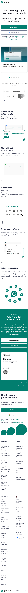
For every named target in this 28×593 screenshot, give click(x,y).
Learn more (4, 282)
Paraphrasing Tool (5, 512)
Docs (2, 444)
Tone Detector (4, 521)
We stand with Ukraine (19, 502)
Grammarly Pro (19, 446)
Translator (3, 515)
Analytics (3, 537)
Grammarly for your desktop (5, 447)
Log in (25, 2)
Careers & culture (20, 507)
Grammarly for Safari (4, 463)
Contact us (3, 575)
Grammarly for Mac (5, 453)
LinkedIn (4, 584)
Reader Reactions (4, 549)
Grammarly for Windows (4, 450)
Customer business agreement (20, 524)
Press (17, 509)
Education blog (19, 475)
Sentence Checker (5, 556)
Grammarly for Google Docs (4, 476)
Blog (17, 470)
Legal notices (19, 534)
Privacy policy (19, 518)
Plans (17, 444)
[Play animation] (2, 181)
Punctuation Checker (3, 559)
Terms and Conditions (19, 36)
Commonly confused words (20, 480)
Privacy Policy (6, 37)
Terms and (16, 419)
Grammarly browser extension (5, 456)
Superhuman (20, 496)
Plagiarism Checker (5, 499)
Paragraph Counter (5, 528)
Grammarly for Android (4, 488)
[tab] (9, 77)
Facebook (4, 577)
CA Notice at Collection (18, 422)
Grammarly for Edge (5, 469)
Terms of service (19, 520)
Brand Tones (3, 540)
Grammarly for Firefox (4, 466)
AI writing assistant (20, 466)
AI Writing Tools (4, 519)
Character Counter (5, 526)
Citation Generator (5, 508)
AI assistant (18, 459)
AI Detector (3, 503)
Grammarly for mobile (4, 479)
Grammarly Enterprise (18, 453)
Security (18, 530)
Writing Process (19, 468)
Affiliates (18, 511)
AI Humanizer (4, 505)
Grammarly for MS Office (5, 472)
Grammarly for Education (19, 456)
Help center (3, 572)
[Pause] (4, 100)
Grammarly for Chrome (4, 460)
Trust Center (18, 516)
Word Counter (4, 524)
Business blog (19, 477)
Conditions (3, 420)
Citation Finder (4, 544)
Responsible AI (19, 505)
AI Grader (3, 547)
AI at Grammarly (19, 461)
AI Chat (2, 517)
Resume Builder (4, 551)
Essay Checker (4, 510)
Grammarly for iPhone (4, 483)
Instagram (4, 579)
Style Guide (3, 533)
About (17, 499)
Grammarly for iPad (5, 485)
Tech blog (18, 472)
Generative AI (19, 463)
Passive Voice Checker (4, 562)
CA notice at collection (18, 527)
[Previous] (20, 384)
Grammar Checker (5, 496)
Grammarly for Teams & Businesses (20, 449)
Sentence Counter (5, 531)
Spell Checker (4, 553)
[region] (14, 59)
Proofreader (3, 565)
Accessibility (18, 532)
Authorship (3, 542)
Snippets (3, 535)
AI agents (3, 501)
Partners (18, 514)
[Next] (25, 384)
